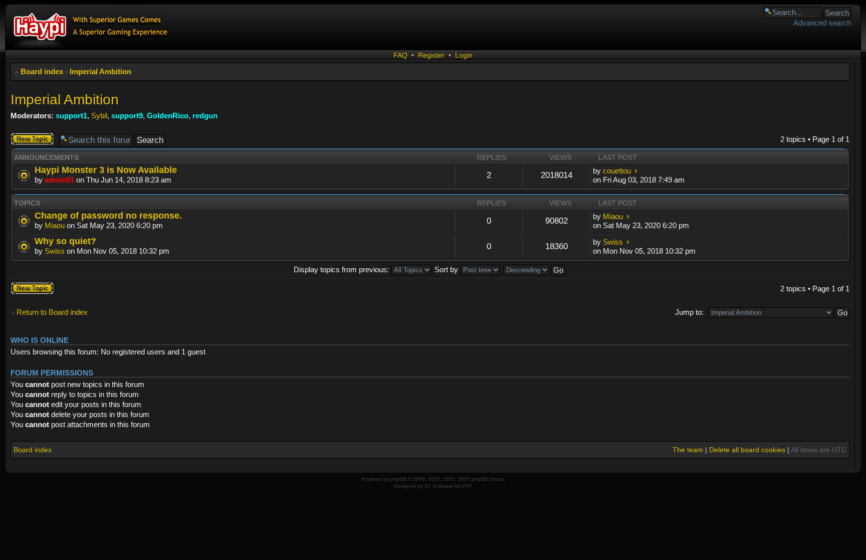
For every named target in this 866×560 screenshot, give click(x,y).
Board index (42, 71)
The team (688, 450)
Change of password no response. (108, 215)
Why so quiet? (65, 241)
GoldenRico (167, 115)
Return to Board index (52, 312)
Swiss (55, 251)
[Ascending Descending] (534, 269)
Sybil (99, 115)
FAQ (400, 55)
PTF (466, 486)
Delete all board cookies (747, 450)
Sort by (447, 269)
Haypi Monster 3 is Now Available (106, 169)
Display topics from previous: (342, 269)
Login (464, 55)
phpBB (398, 479)
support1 (71, 115)
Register (431, 55)
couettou (617, 170)
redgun (205, 115)
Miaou (55, 225)
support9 (127, 115)
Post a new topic (29, 138)
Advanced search (822, 23)
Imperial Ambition (100, 71)
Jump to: (689, 312)
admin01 (59, 179)
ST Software (438, 486)
